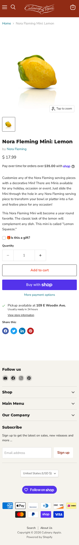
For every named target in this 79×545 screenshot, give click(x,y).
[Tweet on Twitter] (14, 331)
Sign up (63, 452)
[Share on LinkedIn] (22, 331)
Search (31, 528)
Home (6, 23)
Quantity (8, 245)
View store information (21, 315)
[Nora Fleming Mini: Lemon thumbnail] (8, 124)
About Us (46, 528)
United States (37, 473)
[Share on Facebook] (5, 331)
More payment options (39, 295)
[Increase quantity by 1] (40, 255)
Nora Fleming (17, 149)
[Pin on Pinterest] (30, 331)
